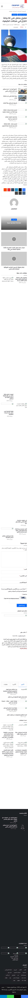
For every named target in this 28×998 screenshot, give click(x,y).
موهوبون (23, 24)
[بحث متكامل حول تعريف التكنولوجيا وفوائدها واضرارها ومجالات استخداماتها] (22, 691)
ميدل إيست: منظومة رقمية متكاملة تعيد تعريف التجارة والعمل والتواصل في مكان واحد (7, 735)
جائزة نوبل (10, 972)
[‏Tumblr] (12, 189)
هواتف (6, 977)
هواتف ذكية (24, 980)
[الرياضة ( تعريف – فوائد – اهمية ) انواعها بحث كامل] (22, 703)
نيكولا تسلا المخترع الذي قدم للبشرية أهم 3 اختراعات (10, 709)
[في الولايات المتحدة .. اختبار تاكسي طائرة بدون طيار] (21, 461)
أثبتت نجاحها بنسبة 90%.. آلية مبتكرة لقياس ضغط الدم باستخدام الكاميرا (21, 530)
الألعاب (20, 969)
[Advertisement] (14, 665)
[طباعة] (16, 193)
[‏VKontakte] (23, 193)
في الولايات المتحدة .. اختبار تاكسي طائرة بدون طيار (21, 521)
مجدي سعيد (23, 977)
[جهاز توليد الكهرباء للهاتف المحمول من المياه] (22, 119)
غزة (18, 975)
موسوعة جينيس (16, 977)
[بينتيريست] (8, 189)
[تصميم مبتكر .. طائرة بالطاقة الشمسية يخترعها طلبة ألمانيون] (22, 127)
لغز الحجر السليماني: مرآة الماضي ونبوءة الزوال (21, 733)
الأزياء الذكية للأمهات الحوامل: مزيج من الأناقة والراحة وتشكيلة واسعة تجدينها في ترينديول (7, 752)
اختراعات (19, 11)
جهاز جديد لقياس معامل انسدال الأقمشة (7, 536)
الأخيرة (14, 684)
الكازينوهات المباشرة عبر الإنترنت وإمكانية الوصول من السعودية (21, 752)
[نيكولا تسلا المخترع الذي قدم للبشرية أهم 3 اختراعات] (22, 710)
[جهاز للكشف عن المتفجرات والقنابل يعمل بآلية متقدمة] (14, 949)
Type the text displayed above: (11, 598)
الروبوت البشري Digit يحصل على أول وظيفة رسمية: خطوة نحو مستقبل (8, 396)
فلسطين (13, 975)
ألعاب (25, 969)
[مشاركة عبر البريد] (20, 193)
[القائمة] (2, 7)
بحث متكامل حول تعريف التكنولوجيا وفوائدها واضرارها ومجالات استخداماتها (10, 691)
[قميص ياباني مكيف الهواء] (23, 956)
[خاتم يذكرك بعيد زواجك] (14, 957)
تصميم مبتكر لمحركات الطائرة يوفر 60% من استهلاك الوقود (9, 111)
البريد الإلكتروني (23, 575)
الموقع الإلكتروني (23, 582)
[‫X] (20, 189)
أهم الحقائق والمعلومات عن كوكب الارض (17, 715)
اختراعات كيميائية (12, 11)
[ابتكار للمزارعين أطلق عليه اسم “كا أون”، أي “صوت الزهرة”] (5, 957)
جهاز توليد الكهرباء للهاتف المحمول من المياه (11, 118)
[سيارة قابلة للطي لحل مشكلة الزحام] (22, 98)
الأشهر (22, 684)
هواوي (18, 980)
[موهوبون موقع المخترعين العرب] (18, 6)
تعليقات (5, 684)
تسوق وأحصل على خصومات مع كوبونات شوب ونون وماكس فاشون (9, 819)
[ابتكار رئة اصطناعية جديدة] (23, 949)
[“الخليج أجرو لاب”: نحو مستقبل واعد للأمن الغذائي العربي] (22, 91)
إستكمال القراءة (23, 648)
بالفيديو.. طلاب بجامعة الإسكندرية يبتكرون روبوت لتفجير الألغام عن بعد (21, 279)
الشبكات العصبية (17, 972)
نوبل (10, 977)
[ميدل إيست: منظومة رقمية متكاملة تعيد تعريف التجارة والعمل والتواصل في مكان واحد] (7, 727)
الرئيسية (24, 11)
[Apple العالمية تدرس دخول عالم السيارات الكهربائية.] (7, 406)
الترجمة (15, 969)
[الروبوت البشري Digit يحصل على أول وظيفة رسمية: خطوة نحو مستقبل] (7, 335)
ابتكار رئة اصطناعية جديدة (14, 223)
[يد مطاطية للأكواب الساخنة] (5, 949)
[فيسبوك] (23, 189)
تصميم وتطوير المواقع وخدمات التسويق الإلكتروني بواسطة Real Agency (14, 990)
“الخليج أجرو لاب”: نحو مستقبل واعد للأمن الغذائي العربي (10, 90)
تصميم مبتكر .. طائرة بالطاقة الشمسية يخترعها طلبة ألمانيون (9, 125)
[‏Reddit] (5, 189)
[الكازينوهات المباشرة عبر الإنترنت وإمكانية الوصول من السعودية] (21, 745)
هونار (14, 980)
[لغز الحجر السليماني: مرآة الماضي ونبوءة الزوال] (21, 727)
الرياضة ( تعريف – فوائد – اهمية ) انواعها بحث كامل (9, 702)
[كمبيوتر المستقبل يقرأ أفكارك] (22, 105)
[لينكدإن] (16, 189)
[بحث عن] (26, 7)
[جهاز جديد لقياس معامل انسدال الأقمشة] (7, 531)
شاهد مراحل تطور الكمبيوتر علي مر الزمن (17, 697)
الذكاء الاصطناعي (8, 969)
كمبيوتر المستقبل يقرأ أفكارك (10, 103)
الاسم (25, 569)
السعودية (24, 972)
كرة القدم (8, 975)
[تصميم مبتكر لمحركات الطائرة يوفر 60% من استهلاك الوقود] (22, 112)
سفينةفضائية (23, 975)
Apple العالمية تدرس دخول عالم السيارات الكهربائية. (8, 412)
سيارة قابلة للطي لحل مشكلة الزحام (10, 97)
